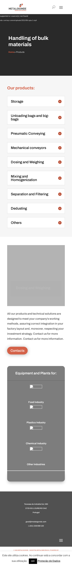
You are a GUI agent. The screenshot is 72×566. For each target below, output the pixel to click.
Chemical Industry (36, 443)
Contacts (17, 350)
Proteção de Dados (49, 561)
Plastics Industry (36, 422)
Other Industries (36, 464)
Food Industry (36, 402)
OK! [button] (33, 561)
